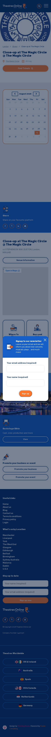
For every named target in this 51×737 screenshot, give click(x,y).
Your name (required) (17, 377)
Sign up (25, 393)
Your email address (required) (21, 363)
